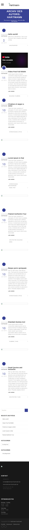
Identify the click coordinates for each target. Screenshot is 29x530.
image (10, 187)
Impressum (9, 524)
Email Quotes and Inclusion (15, 368)
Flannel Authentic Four (17, 214)
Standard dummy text (16, 322)
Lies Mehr (11, 91)
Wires (10, 242)
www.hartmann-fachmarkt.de (10, 484)
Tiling (16, 341)
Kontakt (3, 524)
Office (20, 131)
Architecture (13, 239)
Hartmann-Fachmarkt (16, 521)
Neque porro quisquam (17, 268)
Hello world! (13, 34)
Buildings (11, 96)
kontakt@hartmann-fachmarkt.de (11, 482)
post (14, 187)
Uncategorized (13, 45)
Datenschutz (16, 524)
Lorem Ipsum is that (16, 158)
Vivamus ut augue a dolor (16, 105)
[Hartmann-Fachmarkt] (14, 4)
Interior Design (13, 131)
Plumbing (17, 96)
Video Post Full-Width (17, 72)
